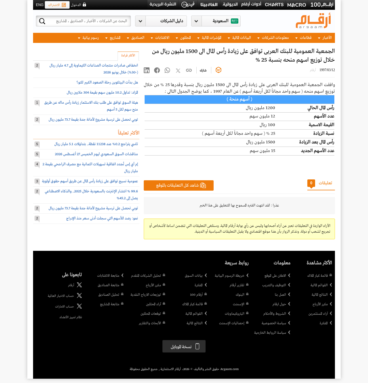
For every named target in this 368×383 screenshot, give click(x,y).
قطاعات (305, 37)
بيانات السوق (194, 276)
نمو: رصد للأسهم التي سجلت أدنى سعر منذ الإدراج (102, 218)
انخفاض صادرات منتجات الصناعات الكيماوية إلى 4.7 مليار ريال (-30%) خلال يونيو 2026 (93, 69)
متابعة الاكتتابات (108, 276)
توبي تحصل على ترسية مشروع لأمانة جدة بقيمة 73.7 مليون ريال (93, 119)
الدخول (76, 5)
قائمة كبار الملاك (317, 276)
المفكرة (324, 323)
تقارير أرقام (237, 285)
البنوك (240, 295)
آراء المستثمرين (318, 314)
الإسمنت (238, 304)
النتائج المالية (320, 295)
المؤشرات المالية (211, 37)
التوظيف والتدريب (274, 285)
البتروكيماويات (234, 314)
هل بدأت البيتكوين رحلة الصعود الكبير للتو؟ (107, 82)
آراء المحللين (153, 304)
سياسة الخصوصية (274, 323)
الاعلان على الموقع (275, 276)
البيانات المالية (241, 37)
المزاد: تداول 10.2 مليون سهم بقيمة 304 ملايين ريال (102, 92)
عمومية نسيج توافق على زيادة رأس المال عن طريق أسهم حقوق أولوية (90, 181)
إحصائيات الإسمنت (231, 323)
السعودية (220, 21)
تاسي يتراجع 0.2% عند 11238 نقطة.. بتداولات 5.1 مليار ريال (96, 144)
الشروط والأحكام (274, 314)
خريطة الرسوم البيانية (229, 276)
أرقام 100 (196, 295)
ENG (39, 5)
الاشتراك (54, 5)
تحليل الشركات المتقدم (146, 276)
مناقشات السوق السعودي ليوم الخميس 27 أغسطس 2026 (96, 154)
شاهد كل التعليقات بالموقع (177, 185)
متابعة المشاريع (109, 304)
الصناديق (137, 37)
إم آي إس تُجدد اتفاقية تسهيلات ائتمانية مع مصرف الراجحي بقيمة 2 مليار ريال (90, 168)
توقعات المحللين (151, 314)
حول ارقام (279, 304)
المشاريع (114, 37)
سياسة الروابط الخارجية (270, 333)
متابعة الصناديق (108, 285)
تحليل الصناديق (108, 295)
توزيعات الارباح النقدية (146, 295)
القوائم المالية (319, 285)
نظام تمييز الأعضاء (71, 317)
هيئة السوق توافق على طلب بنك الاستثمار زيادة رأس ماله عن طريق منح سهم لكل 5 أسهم (91, 106)
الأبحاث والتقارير (150, 323)
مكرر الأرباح (320, 304)
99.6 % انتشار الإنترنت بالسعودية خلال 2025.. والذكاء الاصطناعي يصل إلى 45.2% (91, 195)
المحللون (185, 37)
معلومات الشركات (275, 37)
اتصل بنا (280, 295)
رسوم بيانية (90, 37)
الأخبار (327, 37)
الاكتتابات (161, 37)
